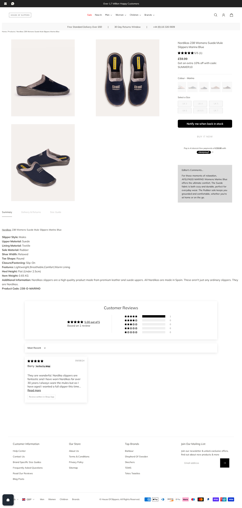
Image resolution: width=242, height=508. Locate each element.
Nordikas (6, 229)
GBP (29, 499)
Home (4, 32)
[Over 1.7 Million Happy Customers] (121, 3)
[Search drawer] (216, 15)
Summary (7, 212)
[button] (186, 53)
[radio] (181, 87)
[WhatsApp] (12, 3)
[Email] (5, 3)
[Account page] (224, 15)
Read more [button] (34, 390)
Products (12, 32)
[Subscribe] (224, 463)
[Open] (8, 500)
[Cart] (231, 15)
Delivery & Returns (31, 212)
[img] (35, 361)
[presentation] (179, 87)
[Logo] (20, 15)
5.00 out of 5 (92, 322)
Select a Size (184, 97)
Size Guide (55, 212)
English (11, 499)
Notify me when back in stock (205, 124)
